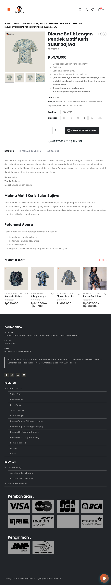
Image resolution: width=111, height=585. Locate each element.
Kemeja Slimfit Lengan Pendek (24, 432)
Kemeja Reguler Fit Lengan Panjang (26, 426)
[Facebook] (6, 375)
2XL (100, 118)
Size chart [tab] (53, 151)
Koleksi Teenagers (88, 101)
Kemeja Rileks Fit (18, 442)
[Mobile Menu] (9, 9)
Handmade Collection (71, 101)
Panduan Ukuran (14, 388)
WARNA (52, 112)
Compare (77, 141)
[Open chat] (104, 578)
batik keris (61, 105)
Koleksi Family (17, 293)
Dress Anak (15, 405)
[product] (16, 278)
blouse (69, 105)
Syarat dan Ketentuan (17, 483)
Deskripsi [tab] (9, 151)
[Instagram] (18, 375)
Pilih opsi (23, 271)
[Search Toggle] (80, 9)
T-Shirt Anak (16, 394)
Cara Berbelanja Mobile (21, 478)
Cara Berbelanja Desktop (22, 473)
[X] (12, 375)
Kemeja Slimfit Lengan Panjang (24, 437)
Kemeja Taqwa (17, 415)
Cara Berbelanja (14, 467)
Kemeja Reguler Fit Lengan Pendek (26, 421)
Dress (13, 453)
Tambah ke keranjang (83, 130)
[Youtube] (24, 375)
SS (64, 118)
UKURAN (52, 118)
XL (92, 118)
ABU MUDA (67, 112)
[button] (8, 51)
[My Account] (87, 9)
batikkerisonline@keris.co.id (17, 351)
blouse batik (78, 105)
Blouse (59, 101)
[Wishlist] (92, 9)
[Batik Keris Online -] (19, 9)
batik (54, 105)
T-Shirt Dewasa (17, 410)
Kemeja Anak (16, 399)
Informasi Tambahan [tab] (31, 151)
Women (100, 101)
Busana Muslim (63, 293)
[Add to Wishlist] (26, 293)
